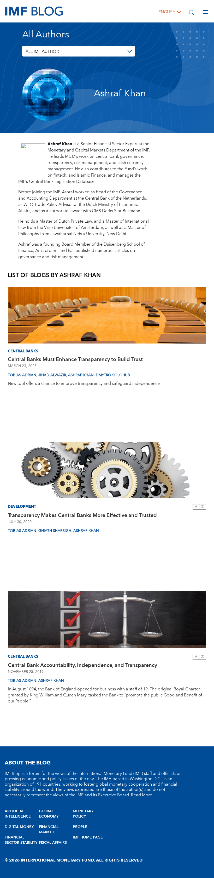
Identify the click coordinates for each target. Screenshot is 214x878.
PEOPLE (80, 827)
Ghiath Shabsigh (54, 531)
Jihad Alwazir (52, 375)
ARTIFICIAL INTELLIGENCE (18, 814)
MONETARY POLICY (83, 814)
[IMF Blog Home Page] (34, 11)
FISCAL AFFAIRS (53, 842)
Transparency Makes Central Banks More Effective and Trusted (82, 515)
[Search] (191, 12)
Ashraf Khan (81, 375)
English (166, 12)
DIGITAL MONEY (19, 827)
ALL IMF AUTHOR (42, 51)
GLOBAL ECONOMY (49, 814)
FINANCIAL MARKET (48, 829)
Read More (141, 795)
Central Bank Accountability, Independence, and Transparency (82, 665)
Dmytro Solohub (113, 375)
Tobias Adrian (22, 375)
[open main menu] (206, 12)
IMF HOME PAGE (88, 837)
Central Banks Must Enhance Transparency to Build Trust (75, 359)
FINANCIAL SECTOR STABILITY (21, 840)
